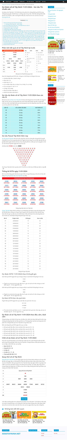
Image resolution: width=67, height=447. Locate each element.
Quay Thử (38, 1)
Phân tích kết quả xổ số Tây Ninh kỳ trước (12, 22)
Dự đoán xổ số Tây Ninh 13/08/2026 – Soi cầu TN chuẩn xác (39, 421)
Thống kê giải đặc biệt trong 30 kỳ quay (12, 29)
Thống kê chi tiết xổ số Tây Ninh (55, 29)
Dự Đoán (16, 1)
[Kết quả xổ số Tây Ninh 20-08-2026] (52, 88)
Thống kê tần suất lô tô (53, 31)
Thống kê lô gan (52, 18)
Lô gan (6, 210)
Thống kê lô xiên (52, 23)
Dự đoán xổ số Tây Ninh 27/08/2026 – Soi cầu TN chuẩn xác (9, 421)
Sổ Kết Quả (8, 1)
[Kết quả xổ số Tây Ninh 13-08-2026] (52, 94)
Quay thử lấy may (52, 25)
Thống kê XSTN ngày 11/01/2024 (10, 28)
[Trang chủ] (3, 1)
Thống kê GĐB (51, 14)
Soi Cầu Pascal (30, 1)
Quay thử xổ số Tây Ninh (9, 44)
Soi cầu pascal (8, 138)
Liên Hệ (55, 433)
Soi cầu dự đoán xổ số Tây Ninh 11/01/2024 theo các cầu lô (16, 25)
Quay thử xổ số (8, 359)
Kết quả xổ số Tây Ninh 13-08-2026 (61, 94)
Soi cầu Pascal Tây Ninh (53, 27)
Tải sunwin (2, 444)
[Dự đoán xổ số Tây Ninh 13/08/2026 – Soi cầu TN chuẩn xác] (39, 412)
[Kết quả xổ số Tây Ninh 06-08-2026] (52, 100)
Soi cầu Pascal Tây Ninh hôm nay (10, 26)
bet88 (42, 435)
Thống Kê (22, 1)
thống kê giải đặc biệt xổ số (14, 175)
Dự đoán (8, 4)
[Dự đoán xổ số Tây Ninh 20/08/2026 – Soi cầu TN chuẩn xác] (24, 412)
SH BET (42, 433)
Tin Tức (44, 1)
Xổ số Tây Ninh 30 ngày (53, 34)
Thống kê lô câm (52, 16)
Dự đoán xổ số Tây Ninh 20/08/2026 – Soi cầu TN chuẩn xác (24, 421)
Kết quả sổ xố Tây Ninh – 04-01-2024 (13, 24)
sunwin (14, 446)
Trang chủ (4, 4)
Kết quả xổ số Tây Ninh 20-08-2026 (61, 88)
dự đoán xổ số (15, 100)
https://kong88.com (14, 440)
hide (26, 20)
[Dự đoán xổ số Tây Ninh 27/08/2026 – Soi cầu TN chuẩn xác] (9, 412)
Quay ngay (24, 398)
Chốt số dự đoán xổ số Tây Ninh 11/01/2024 (13, 43)
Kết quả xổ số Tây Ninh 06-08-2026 (61, 100)
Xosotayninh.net (6, 17)
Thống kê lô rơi (51, 20)
